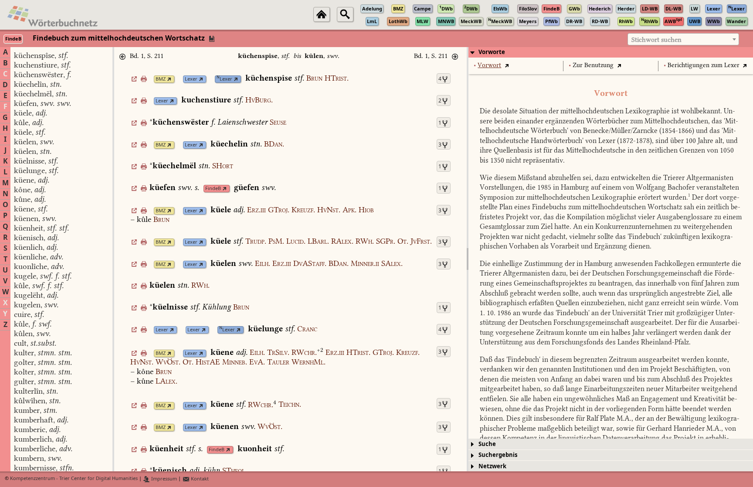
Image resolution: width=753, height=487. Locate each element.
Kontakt (199, 479)
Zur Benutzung (593, 65)
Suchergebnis (497, 455)
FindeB (213, 188)
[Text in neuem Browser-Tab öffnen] (506, 65)
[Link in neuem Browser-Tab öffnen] (169, 79)
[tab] (610, 52)
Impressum (163, 479)
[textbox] (683, 40)
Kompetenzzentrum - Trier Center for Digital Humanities (74, 479)
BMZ (161, 79)
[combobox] (683, 39)
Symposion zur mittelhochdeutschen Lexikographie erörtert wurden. (585, 197)
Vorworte (491, 52)
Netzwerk (492, 466)
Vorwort (489, 65)
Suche (487, 444)
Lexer (191, 79)
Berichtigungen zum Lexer (703, 65)
